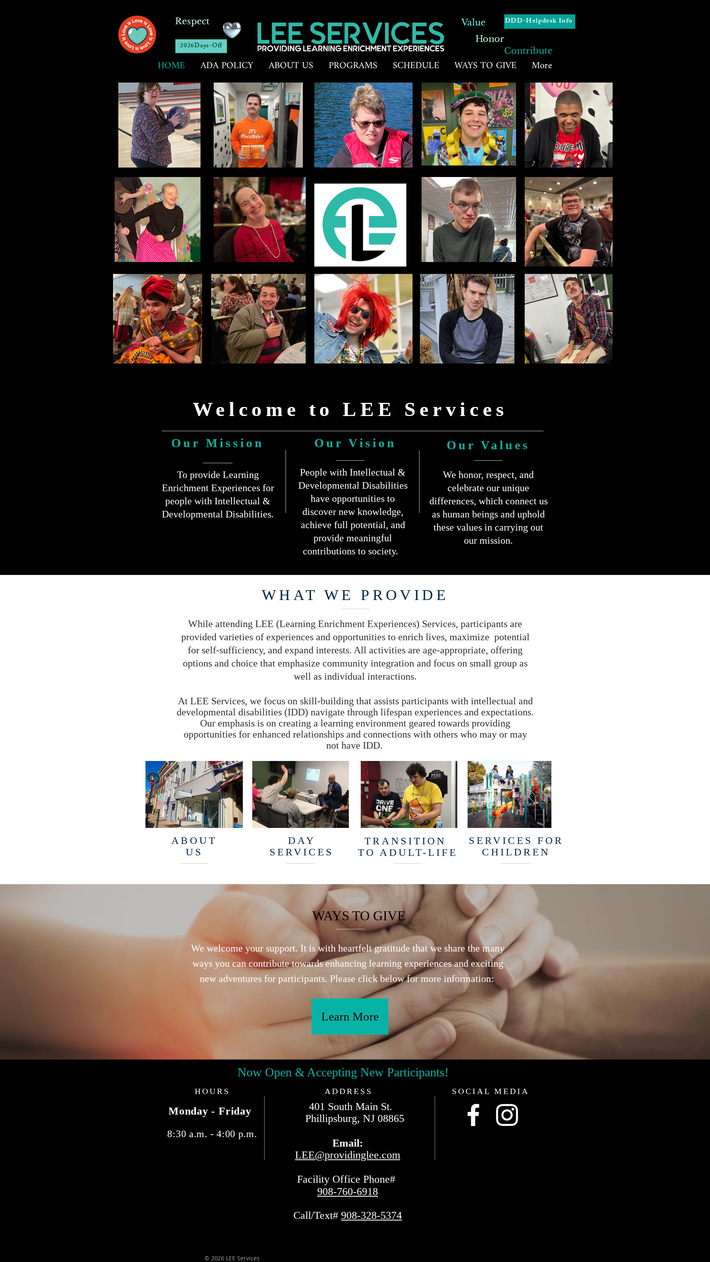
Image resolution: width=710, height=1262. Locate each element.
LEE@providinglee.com (347, 1155)
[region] (509, 794)
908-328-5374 (371, 1215)
